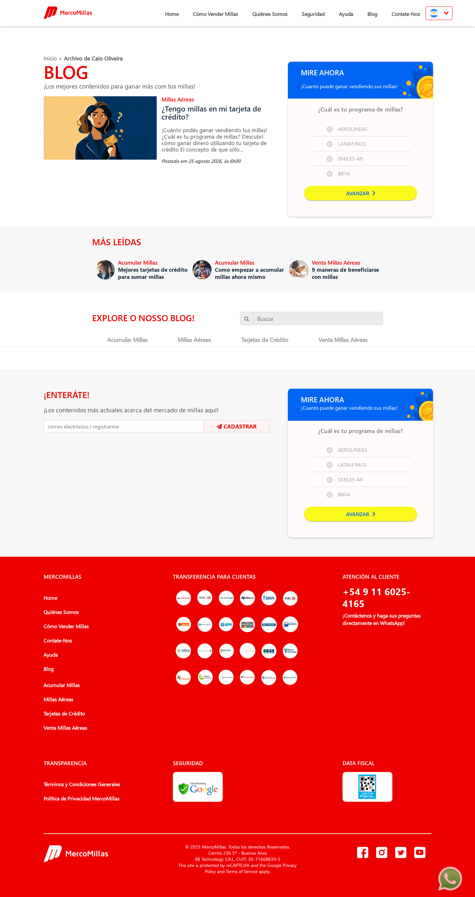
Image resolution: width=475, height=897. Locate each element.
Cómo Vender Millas (215, 13)
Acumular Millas (127, 339)
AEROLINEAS (352, 128)
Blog (372, 13)
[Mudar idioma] (439, 13)
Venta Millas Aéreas (343, 339)
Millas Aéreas (194, 339)
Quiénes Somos (270, 13)
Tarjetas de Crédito (265, 339)
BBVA (344, 173)
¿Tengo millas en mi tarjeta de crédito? (211, 112)
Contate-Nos (406, 13)
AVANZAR (358, 193)
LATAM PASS (352, 143)
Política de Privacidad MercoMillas (82, 798)
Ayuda (346, 13)
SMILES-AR (350, 158)
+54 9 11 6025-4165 (376, 597)
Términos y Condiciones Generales (82, 784)
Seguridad (313, 13)
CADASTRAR (239, 426)
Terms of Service (242, 871)
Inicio (50, 58)
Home (172, 13)
